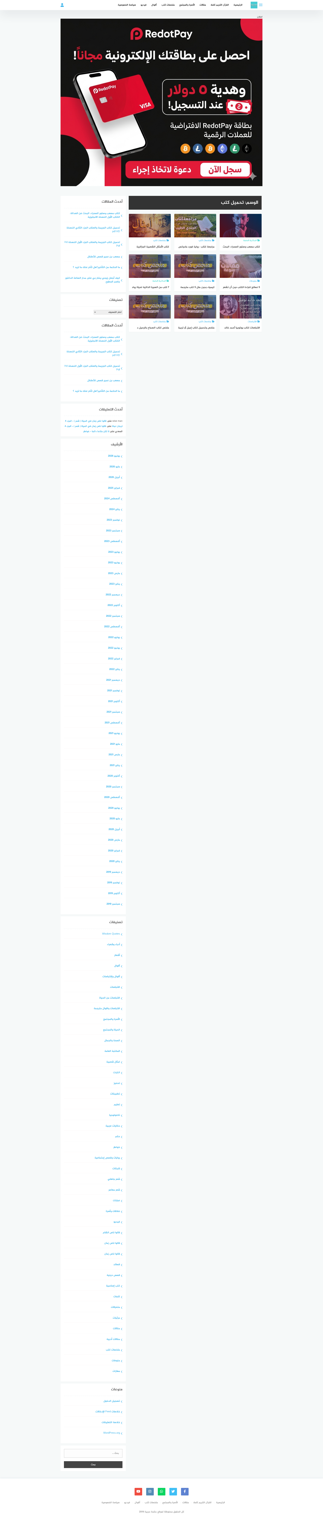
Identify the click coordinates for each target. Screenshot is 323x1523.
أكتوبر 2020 (113, 776)
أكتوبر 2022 (113, 605)
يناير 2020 (114, 861)
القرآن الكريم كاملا (220, 5)
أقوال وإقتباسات (111, 977)
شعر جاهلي (114, 1179)
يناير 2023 (114, 584)
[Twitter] (173, 1491)
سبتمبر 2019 (113, 904)
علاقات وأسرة (113, 1211)
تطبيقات (115, 1094)
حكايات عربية (112, 1126)
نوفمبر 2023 (113, 520)
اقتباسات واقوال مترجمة (107, 1009)
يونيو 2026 (114, 456)
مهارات (116, 1371)
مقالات (203, 5)
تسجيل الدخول (111, 1401)
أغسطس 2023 (112, 541)
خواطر (116, 1147)
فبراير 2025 (114, 488)
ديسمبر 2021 (113, 680)
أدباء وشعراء (113, 945)
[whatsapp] (161, 1491)
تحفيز (117, 1083)
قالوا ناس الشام (111, 1233)
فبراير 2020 (114, 851)
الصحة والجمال (112, 1041)
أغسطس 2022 (112, 627)
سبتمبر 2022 (113, 616)
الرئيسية (238, 5)
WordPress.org (111, 1433)
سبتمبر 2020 (113, 787)
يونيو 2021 (114, 733)
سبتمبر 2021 (113, 712)
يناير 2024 (114, 510)
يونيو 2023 (114, 563)
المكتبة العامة (112, 1051)
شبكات (116, 1169)
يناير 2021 (115, 766)
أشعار (117, 955)
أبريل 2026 (114, 477)
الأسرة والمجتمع (187, 5)
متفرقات (115, 1307)
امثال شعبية (113, 1062)
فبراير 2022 (114, 659)
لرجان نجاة (117, 426)
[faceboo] (185, 1491)
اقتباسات (115, 987)
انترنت (116, 1073)
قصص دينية (113, 1275)
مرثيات (116, 1318)
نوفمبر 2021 (113, 691)
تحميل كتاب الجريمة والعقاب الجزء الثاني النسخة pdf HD (93, 230)
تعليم (117, 1105)
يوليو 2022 (114, 638)
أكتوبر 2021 (114, 702)
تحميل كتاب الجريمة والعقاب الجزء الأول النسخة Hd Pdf (92, 244)
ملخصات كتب (168, 5)
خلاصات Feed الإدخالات (107, 1412)
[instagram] (150, 1491)
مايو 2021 (115, 744)
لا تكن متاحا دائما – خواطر (96, 431)
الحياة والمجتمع (111, 1030)
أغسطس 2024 (112, 499)
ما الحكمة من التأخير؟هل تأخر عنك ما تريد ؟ (96, 267)
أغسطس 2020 (112, 797)
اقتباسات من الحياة (109, 998)
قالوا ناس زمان (112, 1243)
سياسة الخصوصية (127, 5)
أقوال (154, 5)
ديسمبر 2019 (113, 872)
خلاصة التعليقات (111, 1423)
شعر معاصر (114, 1190)
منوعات (116, 1361)
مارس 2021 (114, 755)
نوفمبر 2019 (113, 883)
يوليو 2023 (114, 552)
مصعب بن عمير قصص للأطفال (103, 257)
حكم (117, 1137)
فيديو (144, 5)
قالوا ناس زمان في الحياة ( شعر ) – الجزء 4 (85, 421)
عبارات (116, 1201)
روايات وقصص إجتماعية (107, 1158)
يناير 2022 (114, 669)
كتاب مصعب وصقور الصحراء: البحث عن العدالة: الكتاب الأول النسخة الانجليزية (95, 215)
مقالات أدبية (113, 1339)
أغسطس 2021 (112, 723)
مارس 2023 (114, 574)
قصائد (116, 1265)
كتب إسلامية (113, 1286)
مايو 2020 (115, 819)
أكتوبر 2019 (114, 894)
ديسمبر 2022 (113, 595)
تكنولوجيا (114, 1115)
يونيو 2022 (114, 648)
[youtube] (138, 1491)
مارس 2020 (114, 840)
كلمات (116, 1297)
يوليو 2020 (114, 808)
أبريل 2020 (114, 830)
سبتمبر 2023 (113, 531)
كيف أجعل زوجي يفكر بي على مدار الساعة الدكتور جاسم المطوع (92, 280)
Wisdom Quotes (111, 934)
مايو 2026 (115, 467)
